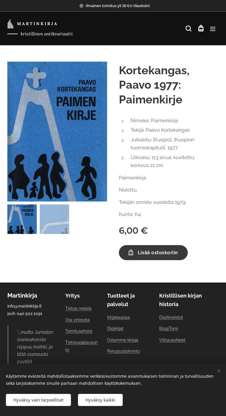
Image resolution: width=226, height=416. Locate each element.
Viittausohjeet (172, 340)
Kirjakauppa (118, 317)
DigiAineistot (171, 317)
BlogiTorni (168, 328)
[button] (188, 28)
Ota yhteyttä (77, 320)
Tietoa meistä (78, 308)
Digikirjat (115, 328)
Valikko (213, 28)
